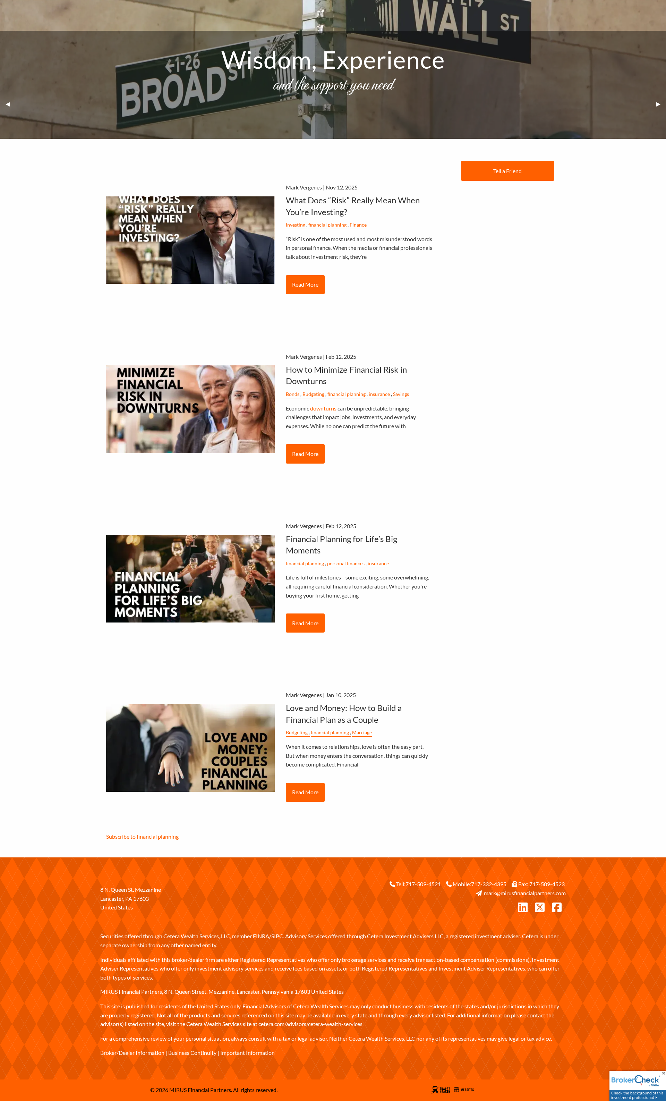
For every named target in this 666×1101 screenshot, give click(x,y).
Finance (358, 225)
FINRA (261, 936)
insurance (379, 394)
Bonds (292, 394)
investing (295, 225)
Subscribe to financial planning (142, 836)
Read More (305, 284)
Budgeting (313, 394)
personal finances (346, 563)
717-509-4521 (423, 884)
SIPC (277, 936)
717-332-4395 (488, 884)
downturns (323, 408)
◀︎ (10, 104)
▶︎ (661, 104)
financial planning (327, 225)
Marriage (362, 732)
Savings (401, 394)
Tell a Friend (507, 171)
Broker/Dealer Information (132, 1052)
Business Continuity (192, 1052)
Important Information (247, 1052)
